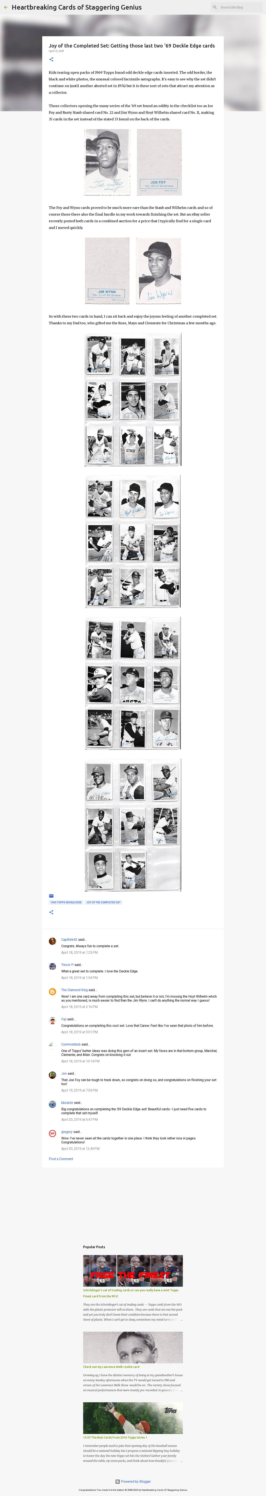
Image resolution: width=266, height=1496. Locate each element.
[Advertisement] (133, 1203)
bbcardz (67, 1103)
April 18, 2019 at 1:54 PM (79, 978)
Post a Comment (61, 1159)
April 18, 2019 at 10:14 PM (80, 1061)
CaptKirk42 (69, 940)
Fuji (63, 1019)
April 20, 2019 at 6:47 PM (79, 1120)
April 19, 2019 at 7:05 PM (79, 1090)
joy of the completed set (103, 902)
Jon (64, 1074)
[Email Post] (51, 897)
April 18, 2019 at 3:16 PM (79, 1007)
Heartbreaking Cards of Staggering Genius (77, 7)
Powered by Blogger (135, 1482)
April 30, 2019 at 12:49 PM (80, 1149)
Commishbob (71, 1044)
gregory (67, 1132)
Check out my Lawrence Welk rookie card (111, 1367)
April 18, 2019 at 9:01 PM (79, 1032)
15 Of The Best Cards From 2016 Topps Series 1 (115, 1437)
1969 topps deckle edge (66, 902)
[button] (51, 59)
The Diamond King (74, 990)
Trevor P (67, 965)
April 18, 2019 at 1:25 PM (79, 952)
